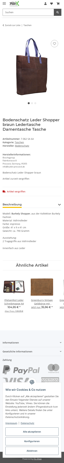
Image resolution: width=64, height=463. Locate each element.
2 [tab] (32, 103)
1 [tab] (29, 103)
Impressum (11, 423)
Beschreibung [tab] (12, 204)
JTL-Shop (38, 458)
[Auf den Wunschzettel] (54, 43)
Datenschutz (27, 423)
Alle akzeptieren (32, 431)
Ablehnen (32, 450)
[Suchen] (57, 12)
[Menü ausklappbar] (4, 2)
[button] (45, 3)
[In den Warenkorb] (5, 35)
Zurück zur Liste (12, 25)
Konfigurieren (32, 441)
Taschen (19, 142)
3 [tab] (35, 103)
